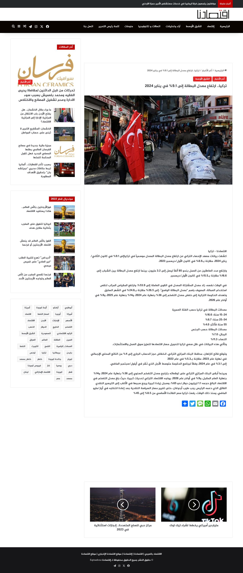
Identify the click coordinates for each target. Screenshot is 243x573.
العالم (44, 340)
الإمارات (55, 321)
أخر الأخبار (207, 71)
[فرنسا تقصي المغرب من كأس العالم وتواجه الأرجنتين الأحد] (64, 280)
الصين (69, 340)
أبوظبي (68, 308)
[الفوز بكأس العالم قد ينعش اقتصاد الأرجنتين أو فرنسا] (64, 246)
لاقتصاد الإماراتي (42, 372)
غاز (48, 366)
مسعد (69, 378)
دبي (70, 366)
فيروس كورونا (34, 366)
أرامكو (55, 308)
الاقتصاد (31, 321)
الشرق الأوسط (194, 26)
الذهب (31, 327)
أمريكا (27, 308)
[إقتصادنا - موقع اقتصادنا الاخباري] (204, 14)
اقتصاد (28, 314)
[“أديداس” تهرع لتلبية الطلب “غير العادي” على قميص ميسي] (64, 263)
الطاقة (57, 340)
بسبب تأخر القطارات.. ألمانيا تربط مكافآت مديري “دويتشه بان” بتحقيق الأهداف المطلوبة (34, 170)
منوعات (129, 26)
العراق (33, 340)
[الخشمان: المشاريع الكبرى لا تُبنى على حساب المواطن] (64, 134)
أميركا (69, 314)
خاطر (39, 359)
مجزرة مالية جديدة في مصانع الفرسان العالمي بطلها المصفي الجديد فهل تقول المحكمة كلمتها (34, 151)
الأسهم (68, 321)
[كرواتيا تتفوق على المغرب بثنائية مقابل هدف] (64, 229)
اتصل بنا (88, 26)
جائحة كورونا (54, 359)
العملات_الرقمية (64, 346)
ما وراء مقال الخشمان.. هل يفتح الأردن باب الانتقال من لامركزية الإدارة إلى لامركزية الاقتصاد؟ (35, 116)
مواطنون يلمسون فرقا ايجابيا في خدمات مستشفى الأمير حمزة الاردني (179, 4)
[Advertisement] (158, 47)
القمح (47, 346)
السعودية (46, 333)
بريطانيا (56, 353)
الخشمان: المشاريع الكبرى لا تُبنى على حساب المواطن (35, 131)
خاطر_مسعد (25, 359)
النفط (22, 346)
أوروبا (58, 314)
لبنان (26, 372)
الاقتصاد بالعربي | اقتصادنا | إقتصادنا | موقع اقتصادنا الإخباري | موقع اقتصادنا (121, 554)
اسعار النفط (43, 314)
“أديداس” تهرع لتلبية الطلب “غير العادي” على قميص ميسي (35, 262)
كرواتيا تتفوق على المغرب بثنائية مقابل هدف (36, 226)
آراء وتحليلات (173, 26)
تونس (33, 353)
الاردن (43, 321)
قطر (70, 372)
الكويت (35, 346)
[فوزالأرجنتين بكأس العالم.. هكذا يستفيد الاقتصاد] (64, 212)
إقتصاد (211, 26)
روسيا (59, 366)
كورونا (59, 372)
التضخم (68, 327)
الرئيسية (225, 26)
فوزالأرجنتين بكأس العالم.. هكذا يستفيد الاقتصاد (36, 209)
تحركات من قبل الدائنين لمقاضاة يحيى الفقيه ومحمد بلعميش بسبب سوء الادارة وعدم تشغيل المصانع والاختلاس (46, 95)
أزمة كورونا (41, 308)
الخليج (56, 327)
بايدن (69, 353)
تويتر (69, 359)
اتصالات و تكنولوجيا (149, 26)
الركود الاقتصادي (64, 333)
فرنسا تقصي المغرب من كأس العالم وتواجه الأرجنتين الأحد (34, 276)
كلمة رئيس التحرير (109, 26)
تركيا (44, 353)
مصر (58, 378)
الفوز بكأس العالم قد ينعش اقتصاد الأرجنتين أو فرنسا (35, 243)
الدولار (44, 327)
